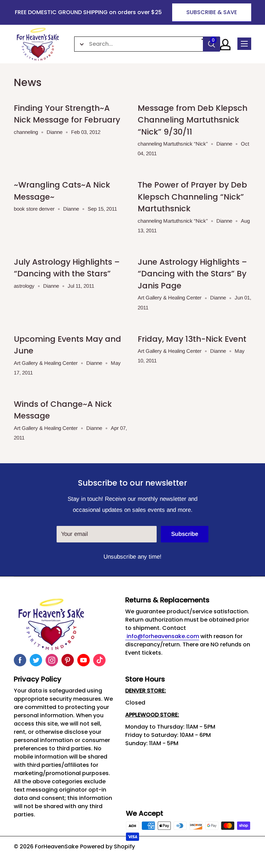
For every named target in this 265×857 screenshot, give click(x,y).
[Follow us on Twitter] (36, 660)
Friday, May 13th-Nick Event (192, 339)
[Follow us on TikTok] (99, 660)
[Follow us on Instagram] (52, 660)
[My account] (225, 44)
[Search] (211, 44)
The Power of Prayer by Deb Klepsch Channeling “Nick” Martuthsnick (192, 196)
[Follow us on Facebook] (20, 660)
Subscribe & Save (211, 12)
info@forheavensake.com (162, 636)
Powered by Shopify (107, 846)
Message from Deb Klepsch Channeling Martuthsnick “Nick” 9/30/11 (192, 120)
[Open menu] (244, 44)
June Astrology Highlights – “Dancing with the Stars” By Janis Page (192, 273)
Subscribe (184, 534)
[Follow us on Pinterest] (67, 660)
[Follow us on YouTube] (83, 660)
